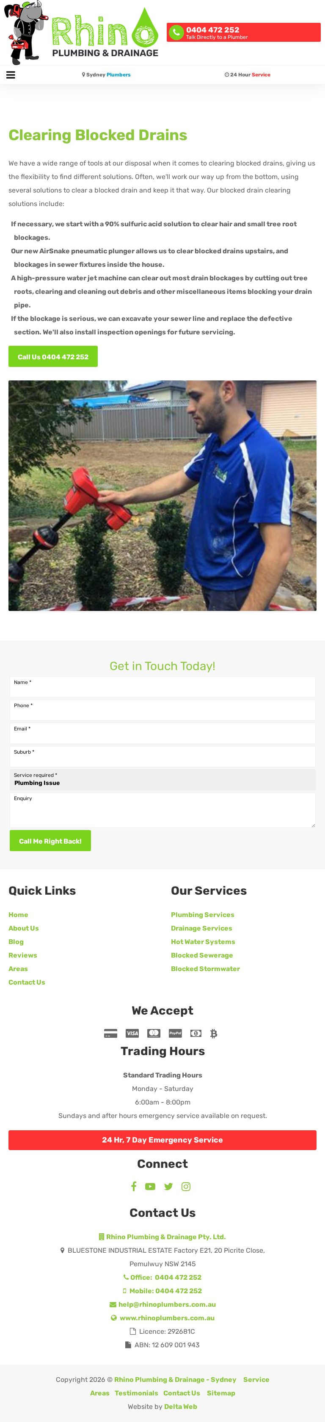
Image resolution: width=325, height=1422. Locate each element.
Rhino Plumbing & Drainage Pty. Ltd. (165, 1237)
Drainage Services (201, 928)
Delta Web (180, 1407)
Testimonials (136, 1393)
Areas (18, 969)
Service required (35, 775)
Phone (23, 705)
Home (18, 915)
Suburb (24, 751)
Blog (16, 942)
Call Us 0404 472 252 (53, 357)
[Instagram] (186, 1188)
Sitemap (221, 1393)
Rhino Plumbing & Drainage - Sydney (175, 1380)
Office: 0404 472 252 (165, 1277)
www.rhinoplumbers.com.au (166, 1318)
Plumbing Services (202, 915)
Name (22, 682)
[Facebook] (136, 1188)
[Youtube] (150, 1188)
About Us (23, 928)
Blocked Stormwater (205, 969)
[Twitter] (168, 1188)
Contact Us (26, 982)
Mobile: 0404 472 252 (165, 1291)
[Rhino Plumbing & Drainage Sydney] (81, 32)
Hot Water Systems (203, 942)
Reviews (22, 955)
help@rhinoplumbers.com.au (166, 1304)
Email (22, 728)
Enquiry (23, 798)
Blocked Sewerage (202, 955)
